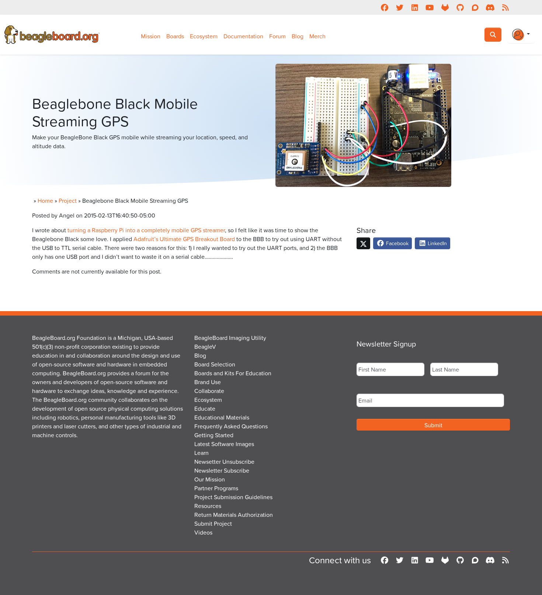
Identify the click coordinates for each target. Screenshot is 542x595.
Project (68, 200)
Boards (175, 36)
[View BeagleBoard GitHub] (460, 7)
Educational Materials (221, 417)
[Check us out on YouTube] (429, 7)
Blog (297, 36)
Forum (277, 36)
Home (45, 200)
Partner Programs (216, 488)
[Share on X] (363, 243)
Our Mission (209, 479)
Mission (150, 36)
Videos (203, 532)
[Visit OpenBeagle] (444, 7)
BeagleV (205, 346)
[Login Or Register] (521, 34)
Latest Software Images (224, 444)
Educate (204, 408)
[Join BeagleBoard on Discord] (490, 7)
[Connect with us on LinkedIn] (414, 7)
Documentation (243, 36)
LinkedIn (436, 243)
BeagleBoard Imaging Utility (230, 338)
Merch (317, 36)
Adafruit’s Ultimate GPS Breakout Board (184, 239)
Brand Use (207, 382)
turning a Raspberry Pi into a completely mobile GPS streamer (146, 230)
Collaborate (209, 391)
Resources (207, 506)
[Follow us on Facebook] (384, 7)
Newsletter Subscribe (221, 470)
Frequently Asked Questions (231, 426)
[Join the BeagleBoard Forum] (475, 7)
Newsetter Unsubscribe (224, 461)
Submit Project (213, 523)
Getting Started (213, 435)
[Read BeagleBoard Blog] (505, 7)
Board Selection (214, 364)
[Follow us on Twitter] (399, 7)
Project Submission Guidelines (233, 497)
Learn (201, 453)
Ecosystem (204, 36)
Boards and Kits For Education (232, 373)
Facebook (397, 243)
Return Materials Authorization (233, 515)
